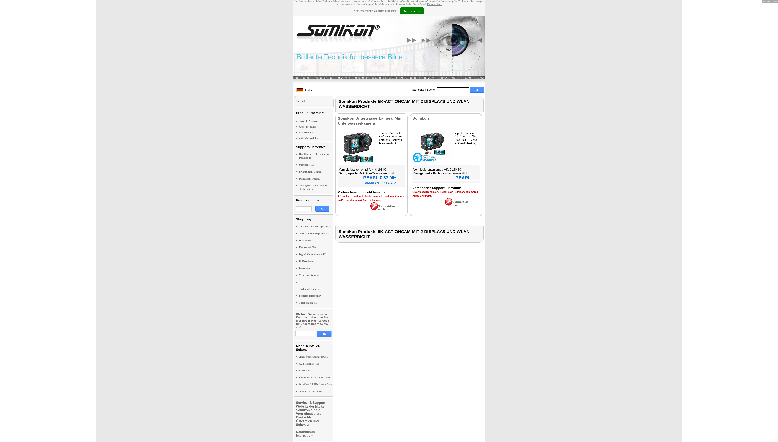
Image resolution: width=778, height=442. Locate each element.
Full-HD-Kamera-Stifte (315, 384)
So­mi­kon (420, 118)
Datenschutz (434, 4)
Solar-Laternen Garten (314, 377)
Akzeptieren (412, 10)
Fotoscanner (305, 268)
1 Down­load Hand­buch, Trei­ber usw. (432, 191)
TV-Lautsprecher (311, 391)
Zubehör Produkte (308, 138)
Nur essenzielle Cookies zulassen (374, 10)
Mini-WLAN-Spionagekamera (315, 226)
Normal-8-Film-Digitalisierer (313, 233)
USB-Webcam (306, 261)
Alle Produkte (306, 132)
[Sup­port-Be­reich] (374, 209)
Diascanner (305, 240)
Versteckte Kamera (309, 275)
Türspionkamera (308, 302)
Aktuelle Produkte (308, 121)
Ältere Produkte (307, 126)
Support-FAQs (306, 164)
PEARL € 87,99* (379, 177)
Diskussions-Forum (309, 178)
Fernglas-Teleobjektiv (310, 295)
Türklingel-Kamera (309, 289)
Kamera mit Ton (307, 247)
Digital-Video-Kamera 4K (312, 254)
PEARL (463, 177)
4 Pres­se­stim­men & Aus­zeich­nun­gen (360, 200)
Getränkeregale (309, 363)
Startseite (418, 89)
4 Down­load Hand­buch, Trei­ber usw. (358, 196)
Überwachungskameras (313, 356)
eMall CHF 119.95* (380, 183)
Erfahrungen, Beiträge (310, 171)
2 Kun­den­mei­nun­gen (392, 196)
